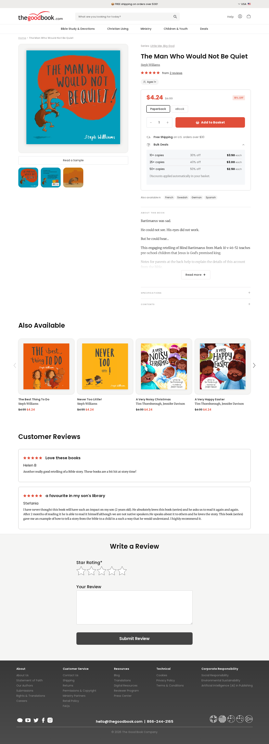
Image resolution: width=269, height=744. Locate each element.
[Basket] (249, 17)
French (169, 197)
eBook (179, 109)
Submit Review (134, 638)
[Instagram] (49, 720)
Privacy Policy (165, 680)
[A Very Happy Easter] (223, 366)
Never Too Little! (89, 399)
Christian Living (117, 29)
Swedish (182, 197)
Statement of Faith (29, 680)
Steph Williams (150, 65)
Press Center (123, 696)
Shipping (68, 680)
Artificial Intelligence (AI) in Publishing (227, 685)
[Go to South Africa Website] (249, 717)
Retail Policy (71, 701)
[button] (15, 375)
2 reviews (176, 73)
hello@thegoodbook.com (119, 721)
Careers (21, 701)
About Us (22, 675)
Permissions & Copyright (79, 691)
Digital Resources (125, 685)
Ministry (146, 29)
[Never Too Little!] (105, 366)
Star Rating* (89, 562)
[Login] (240, 16)
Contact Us (70, 675)
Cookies (161, 675)
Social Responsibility (215, 675)
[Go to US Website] (223, 717)
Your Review (88, 587)
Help (230, 17)
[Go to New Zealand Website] (240, 717)
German (197, 197)
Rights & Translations (30, 696)
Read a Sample (73, 160)
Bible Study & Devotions (78, 29)
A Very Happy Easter (210, 399)
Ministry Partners (74, 696)
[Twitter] (35, 720)
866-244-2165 (160, 721)
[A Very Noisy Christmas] (164, 366)
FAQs (66, 706)
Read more (193, 275)
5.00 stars (150, 72)
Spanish (211, 197)
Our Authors (24, 685)
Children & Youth (176, 29)
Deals (204, 29)
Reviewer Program (126, 691)
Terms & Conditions (170, 685)
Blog (117, 675)
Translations (122, 680)
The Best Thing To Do (33, 399)
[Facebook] (43, 720)
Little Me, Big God (162, 46)
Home (22, 38)
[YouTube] (28, 720)
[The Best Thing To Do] (46, 366)
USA (244, 4)
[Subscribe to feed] (19, 720)
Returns (68, 685)
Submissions (24, 691)
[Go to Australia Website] (231, 717)
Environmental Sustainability (220, 680)
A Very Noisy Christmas (153, 399)
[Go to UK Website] (214, 717)
